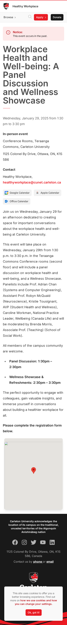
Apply (39, 17)
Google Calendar (19, 192)
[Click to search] (30, 17)
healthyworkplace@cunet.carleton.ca (32, 182)
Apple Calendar (50, 192)
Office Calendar (19, 201)
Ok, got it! (33, 612)
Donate (57, 17)
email (50, 561)
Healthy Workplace (25, 6)
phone (38, 561)
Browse (8, 17)
